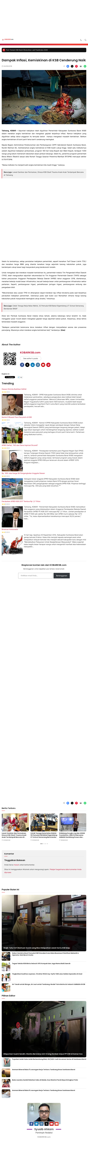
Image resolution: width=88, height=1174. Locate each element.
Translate (19, 1131)
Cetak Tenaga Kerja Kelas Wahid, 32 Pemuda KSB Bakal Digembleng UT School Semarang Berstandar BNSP (43, 786)
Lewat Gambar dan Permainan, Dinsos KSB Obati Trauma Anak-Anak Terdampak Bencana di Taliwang (14, 786)
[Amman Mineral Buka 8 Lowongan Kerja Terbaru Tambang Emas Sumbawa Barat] (6, 1046)
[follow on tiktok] (81, 1171)
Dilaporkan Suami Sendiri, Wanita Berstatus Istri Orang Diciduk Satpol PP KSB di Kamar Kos (43, 1003)
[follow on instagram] (65, 1171)
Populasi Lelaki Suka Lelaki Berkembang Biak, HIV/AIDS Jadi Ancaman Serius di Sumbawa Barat (49, 1009)
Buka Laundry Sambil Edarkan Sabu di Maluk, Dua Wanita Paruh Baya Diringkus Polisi (45, 1029)
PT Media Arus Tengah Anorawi (22, 1171)
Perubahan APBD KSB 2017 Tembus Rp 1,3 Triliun (21, 481)
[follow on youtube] (69, 1171)
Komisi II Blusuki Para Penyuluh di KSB (17, 397)
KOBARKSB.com (30, 332)
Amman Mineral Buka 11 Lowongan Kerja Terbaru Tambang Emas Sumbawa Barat (43, 1019)
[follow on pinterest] (77, 1171)
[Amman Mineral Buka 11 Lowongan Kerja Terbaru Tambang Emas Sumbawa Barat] (6, 1025)
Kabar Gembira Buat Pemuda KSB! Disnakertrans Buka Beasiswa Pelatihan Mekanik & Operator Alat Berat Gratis (45, 904)
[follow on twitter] (73, 1171)
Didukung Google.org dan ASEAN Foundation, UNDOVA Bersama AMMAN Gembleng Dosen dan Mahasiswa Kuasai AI (72, 786)
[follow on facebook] (61, 1171)
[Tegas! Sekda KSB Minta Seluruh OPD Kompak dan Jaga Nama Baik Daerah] (6, 919)
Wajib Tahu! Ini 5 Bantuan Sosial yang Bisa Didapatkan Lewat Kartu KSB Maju (36, 897)
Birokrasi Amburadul (10, 509)
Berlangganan (61, 555)
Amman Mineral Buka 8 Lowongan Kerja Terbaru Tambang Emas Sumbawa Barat (43, 1040)
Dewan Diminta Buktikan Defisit (14, 369)
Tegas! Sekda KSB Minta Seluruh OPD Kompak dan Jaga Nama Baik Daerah (41, 913)
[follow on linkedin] (85, 1171)
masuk (16, 814)
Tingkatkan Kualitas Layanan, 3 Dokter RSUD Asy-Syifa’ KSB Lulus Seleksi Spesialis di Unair (47, 923)
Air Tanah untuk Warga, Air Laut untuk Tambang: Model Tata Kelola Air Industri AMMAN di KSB (48, 934)
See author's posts (30, 338)
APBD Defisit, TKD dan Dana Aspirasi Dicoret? (20, 425)
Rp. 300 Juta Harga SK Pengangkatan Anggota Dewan (23, 453)
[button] (81, 35)
